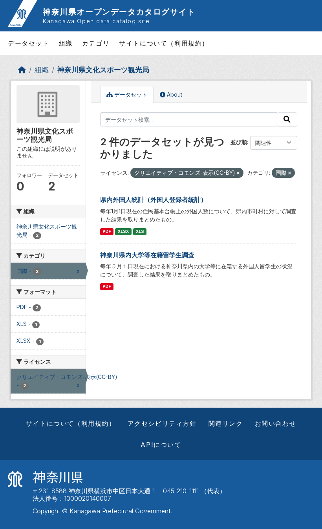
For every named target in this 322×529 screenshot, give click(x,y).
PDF (106, 231)
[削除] (238, 173)
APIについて (161, 444)
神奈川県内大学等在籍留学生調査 (147, 255)
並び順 (239, 142)
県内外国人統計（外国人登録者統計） (153, 199)
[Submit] (287, 119)
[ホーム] (22, 70)
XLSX (123, 231)
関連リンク (226, 423)
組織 (66, 43)
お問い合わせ (275, 423)
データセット (28, 43)
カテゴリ (96, 43)
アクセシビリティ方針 (162, 423)
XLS (140, 231)
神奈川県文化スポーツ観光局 (103, 70)
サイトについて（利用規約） (164, 43)
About (173, 94)
